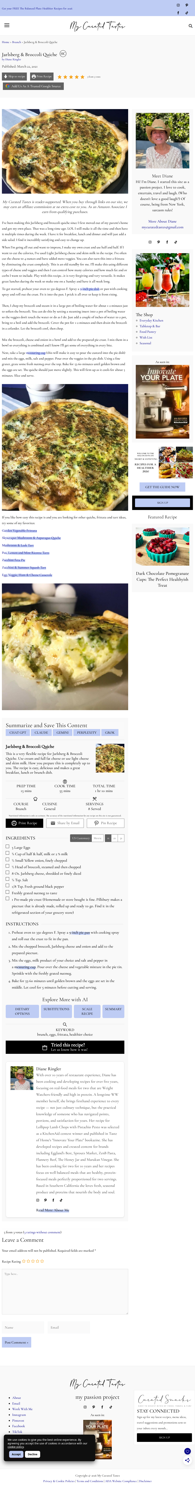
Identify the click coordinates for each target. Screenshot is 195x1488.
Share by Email (67, 823)
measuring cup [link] (36, 353)
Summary (113, 1009)
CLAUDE (41, 732)
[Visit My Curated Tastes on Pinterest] (186, 5)
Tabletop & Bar (150, 326)
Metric (98, 838)
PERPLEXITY (87, 732)
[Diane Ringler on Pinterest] (45, 1201)
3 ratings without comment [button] (42, 1232)
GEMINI (63, 732)
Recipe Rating (11, 1261)
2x (114, 838)
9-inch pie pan (79, 932)
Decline (32, 1454)
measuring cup (25, 967)
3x (121, 838)
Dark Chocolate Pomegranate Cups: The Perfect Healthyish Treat (162, 579)
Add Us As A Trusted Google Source (36, 86)
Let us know (60, 1049)
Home (5, 42)
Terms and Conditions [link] (90, 1481)
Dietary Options (22, 1011)
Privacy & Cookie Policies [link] (58, 1481)
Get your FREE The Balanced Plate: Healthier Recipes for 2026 (37, 8)
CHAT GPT (18, 732)
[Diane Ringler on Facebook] (53, 1201)
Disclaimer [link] (145, 1481)
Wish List (146, 337)
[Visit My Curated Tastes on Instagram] (178, 5)
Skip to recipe (16, 76)
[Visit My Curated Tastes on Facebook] (178, 13)
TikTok (17, 1432)
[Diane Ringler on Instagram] (37, 1201)
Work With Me (22, 1409)
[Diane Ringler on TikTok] (61, 1201)
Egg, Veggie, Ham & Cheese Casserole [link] (27, 575)
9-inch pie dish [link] (89, 289)
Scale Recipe (87, 1011)
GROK (110, 732)
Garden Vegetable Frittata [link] (19, 530)
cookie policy (16, 1447)
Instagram (19, 1415)
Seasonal (145, 343)
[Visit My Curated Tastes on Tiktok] (186, 13)
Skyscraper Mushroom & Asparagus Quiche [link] (31, 538)
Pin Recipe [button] (108, 823)
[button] (190, 26)
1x (108, 838)
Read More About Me (52, 1210)
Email (16, 1403)
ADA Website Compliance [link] (121, 1481)
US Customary (81, 838)
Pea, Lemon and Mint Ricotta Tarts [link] (25, 553)
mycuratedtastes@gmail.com (162, 227)
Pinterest (18, 1420)
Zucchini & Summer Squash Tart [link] (24, 567)
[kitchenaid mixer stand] (162, 280)
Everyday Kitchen (151, 320)
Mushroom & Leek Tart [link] (18, 545)
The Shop (144, 314)
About (16, 1398)
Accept (16, 1454)
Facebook (18, 1426)
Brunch (16, 42)
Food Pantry (148, 332)
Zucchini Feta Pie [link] (13, 560)
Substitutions (56, 1009)
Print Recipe (44, 76)
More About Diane (162, 221)
